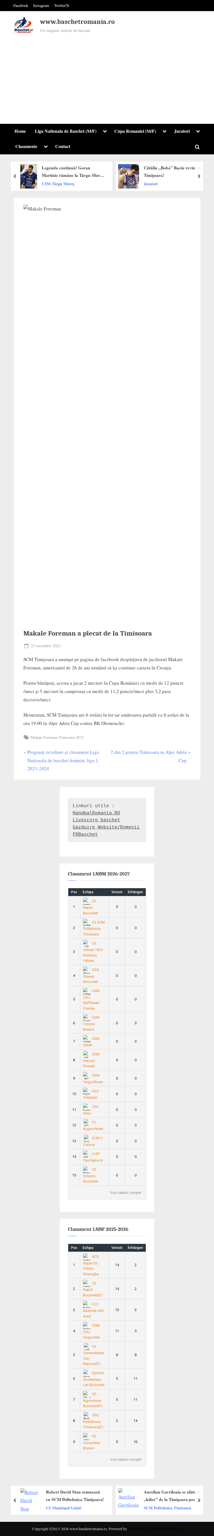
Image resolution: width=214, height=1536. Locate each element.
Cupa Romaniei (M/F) (135, 131)
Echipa (88, 892)
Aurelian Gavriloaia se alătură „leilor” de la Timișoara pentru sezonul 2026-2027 (173, 1496)
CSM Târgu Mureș (58, 183)
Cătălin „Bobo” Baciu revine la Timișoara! (173, 171)
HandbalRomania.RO (96, 812)
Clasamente (26, 146)
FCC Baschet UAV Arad (93, 1310)
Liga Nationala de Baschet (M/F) (65, 131)
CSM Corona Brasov (91, 1023)
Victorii (116, 892)
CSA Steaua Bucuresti (91, 976)
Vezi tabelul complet (126, 1193)
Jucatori (182, 131)
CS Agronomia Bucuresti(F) (93, 1400)
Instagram (41, 5)
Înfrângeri (135, 892)
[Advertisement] (107, 76)
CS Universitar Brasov (91, 1442)
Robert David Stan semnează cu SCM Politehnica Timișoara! (75, 1495)
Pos (74, 892)
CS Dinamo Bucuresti (90, 1175)
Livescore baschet (96, 819)
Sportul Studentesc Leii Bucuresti (93, 1379)
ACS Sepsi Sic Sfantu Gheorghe (91, 1265)
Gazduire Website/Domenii (106, 827)
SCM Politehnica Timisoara (167, 1507)
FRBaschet (85, 834)
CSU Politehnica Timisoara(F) (93, 1421)
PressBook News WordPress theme (155, 1528)
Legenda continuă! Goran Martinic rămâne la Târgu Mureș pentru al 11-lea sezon (73, 172)
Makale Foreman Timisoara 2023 (57, 737)
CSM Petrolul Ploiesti (91, 1060)
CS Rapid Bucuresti (90, 907)
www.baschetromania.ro (77, 22)
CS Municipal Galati (63, 1507)
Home (20, 131)
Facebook (20, 5)
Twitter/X (61, 5)
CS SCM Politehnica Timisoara (94, 928)
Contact (62, 146)
